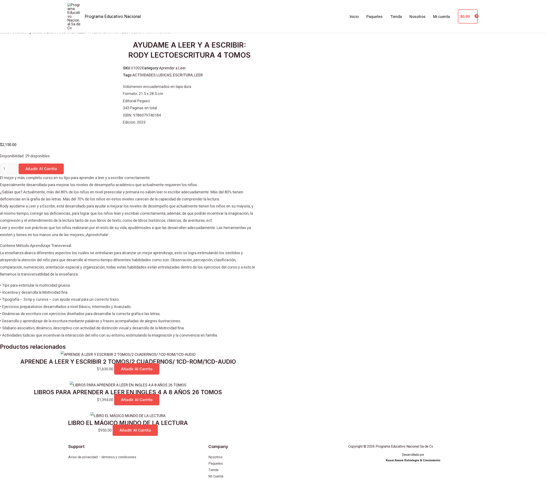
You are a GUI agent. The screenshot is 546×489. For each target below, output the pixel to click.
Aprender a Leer (172, 68)
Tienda (396, 16)
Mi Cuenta (215, 476)
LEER (198, 75)
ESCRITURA (183, 75)
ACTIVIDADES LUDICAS (151, 75)
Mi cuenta (441, 16)
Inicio (354, 16)
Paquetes (374, 16)
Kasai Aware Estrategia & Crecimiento (413, 460)
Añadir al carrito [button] (136, 369)
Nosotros (417, 16)
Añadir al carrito (41, 168)
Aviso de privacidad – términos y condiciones (102, 457)
